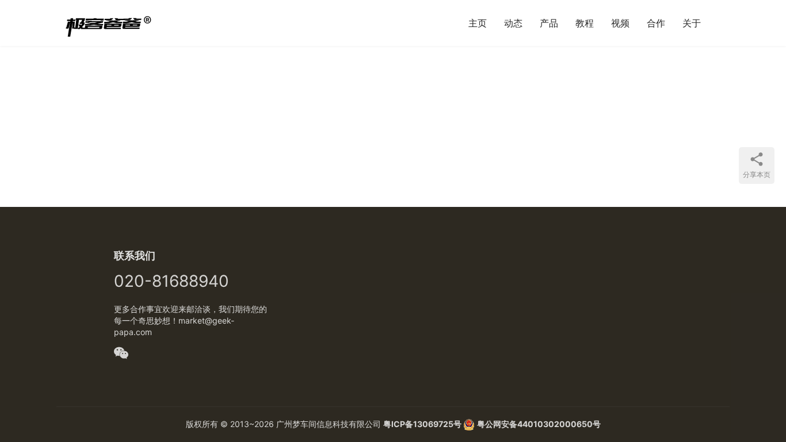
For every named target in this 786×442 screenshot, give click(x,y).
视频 (620, 23)
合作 (656, 23)
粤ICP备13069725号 (423, 424)
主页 (477, 23)
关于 (691, 23)
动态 (513, 23)
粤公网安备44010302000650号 (539, 424)
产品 (549, 23)
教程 (584, 23)
